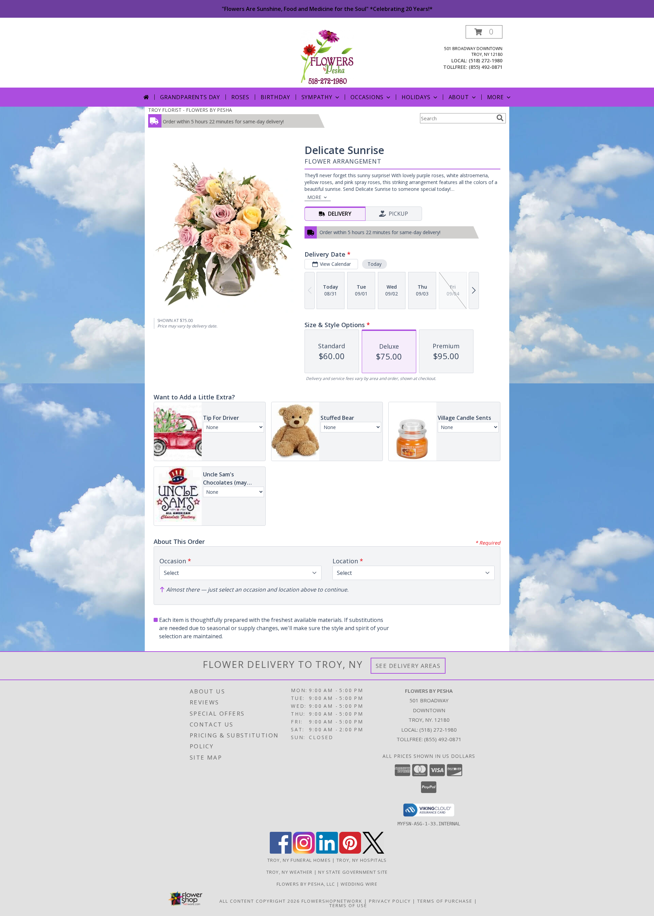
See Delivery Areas (408, 666)
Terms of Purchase (444, 901)
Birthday (275, 97)
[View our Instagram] (304, 852)
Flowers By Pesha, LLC (307, 884)
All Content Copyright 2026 (259, 901)
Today (375, 264)
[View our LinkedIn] (327, 852)
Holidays (416, 97)
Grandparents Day (190, 97)
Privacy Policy (390, 901)
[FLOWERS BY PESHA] (327, 56)
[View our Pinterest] (350, 852)
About (459, 97)
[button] (484, 32)
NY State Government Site (353, 872)
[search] (500, 118)
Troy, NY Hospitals (362, 860)
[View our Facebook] (281, 852)
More (495, 97)
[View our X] (373, 852)
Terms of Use (348, 905)
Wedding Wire (359, 884)
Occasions (367, 97)
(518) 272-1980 (485, 60)
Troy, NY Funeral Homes (299, 860)
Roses (240, 97)
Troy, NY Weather (289, 872)
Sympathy (316, 97)
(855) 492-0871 (485, 67)
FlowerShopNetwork (331, 901)
